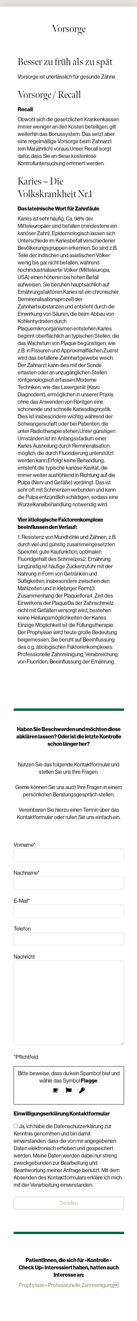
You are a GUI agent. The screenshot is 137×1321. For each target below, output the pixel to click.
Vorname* (25, 845)
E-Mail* (22, 901)
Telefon (22, 929)
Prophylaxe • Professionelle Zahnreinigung (66, 1285)
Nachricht (24, 957)
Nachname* (27, 873)
